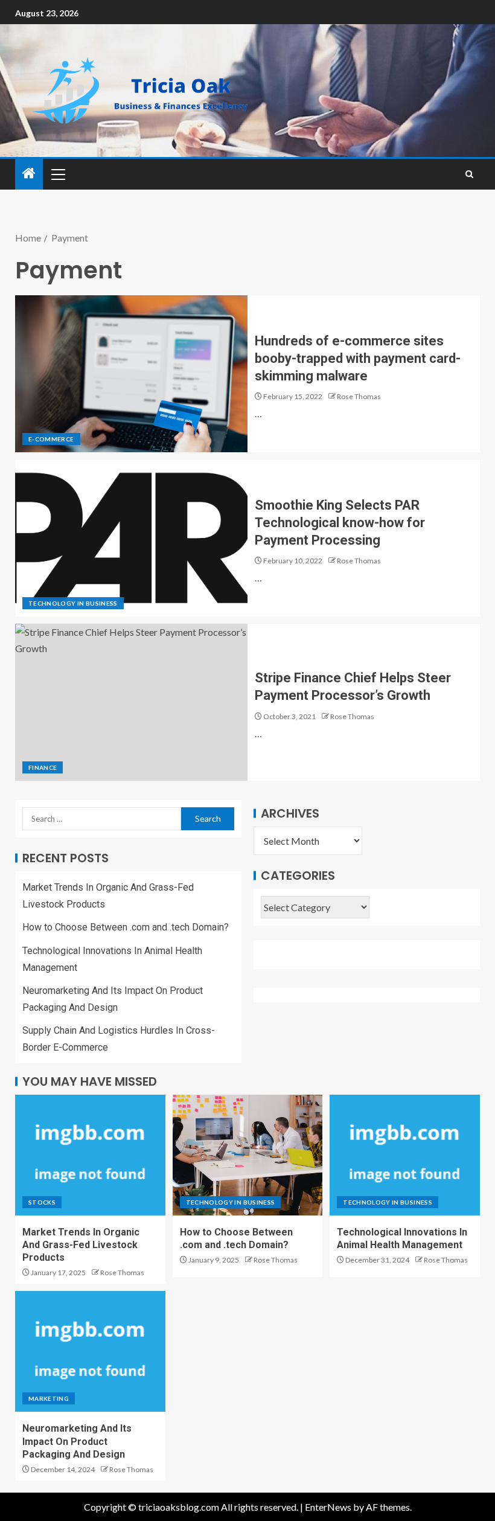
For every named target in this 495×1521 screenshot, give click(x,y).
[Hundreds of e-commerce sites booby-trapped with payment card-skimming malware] (131, 373)
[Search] (469, 174)
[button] (57, 174)
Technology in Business (73, 603)
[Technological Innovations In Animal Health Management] (405, 1155)
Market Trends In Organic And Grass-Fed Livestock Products (80, 1245)
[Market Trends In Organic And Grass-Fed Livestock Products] (90, 1155)
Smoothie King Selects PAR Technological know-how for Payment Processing (340, 523)
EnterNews (328, 1507)
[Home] (29, 173)
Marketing (48, 1398)
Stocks (42, 1202)
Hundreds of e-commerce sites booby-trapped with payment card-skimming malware (358, 358)
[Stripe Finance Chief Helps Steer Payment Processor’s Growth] (131, 702)
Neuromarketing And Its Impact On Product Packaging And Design (77, 1441)
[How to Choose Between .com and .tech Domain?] (248, 1155)
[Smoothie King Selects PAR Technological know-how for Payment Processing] (131, 538)
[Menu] (57, 174)
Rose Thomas (359, 396)
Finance (42, 767)
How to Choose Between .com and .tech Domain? (125, 927)
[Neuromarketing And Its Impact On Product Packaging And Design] (90, 1351)
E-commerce (51, 439)
